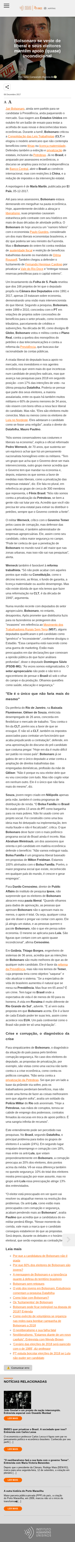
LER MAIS (13, 1418)
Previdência (28, 346)
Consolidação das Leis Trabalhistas (31, 136)
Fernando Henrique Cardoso (43, 264)
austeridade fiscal (21, 250)
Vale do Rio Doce (32, 268)
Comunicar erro (18, 1367)
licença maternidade (52, 145)
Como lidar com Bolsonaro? (31, 1297)
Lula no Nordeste (17, 420)
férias (31, 145)
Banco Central (19, 168)
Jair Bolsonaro (15, 108)
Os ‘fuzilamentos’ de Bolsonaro (33, 1302)
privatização (54, 150)
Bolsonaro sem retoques (28, 1283)
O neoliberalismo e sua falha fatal (34, 1330)
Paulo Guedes (39, 231)
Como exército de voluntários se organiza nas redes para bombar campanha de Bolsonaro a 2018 (39, 1321)
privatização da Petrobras (22, 1080)
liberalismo (13, 213)
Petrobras (39, 155)
